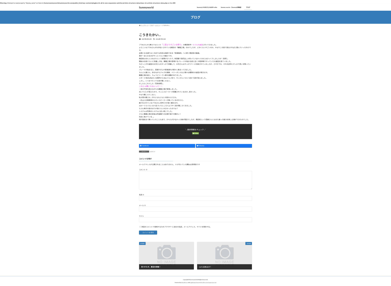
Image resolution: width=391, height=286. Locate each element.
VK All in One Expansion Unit (208, 282)
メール (142, 205)
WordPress (184, 282)
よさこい (152, 151)
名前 (141, 195)
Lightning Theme (195, 282)
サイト (141, 216)
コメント (143, 170)
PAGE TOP (380, 275)
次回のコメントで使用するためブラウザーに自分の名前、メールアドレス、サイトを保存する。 (176, 227)
